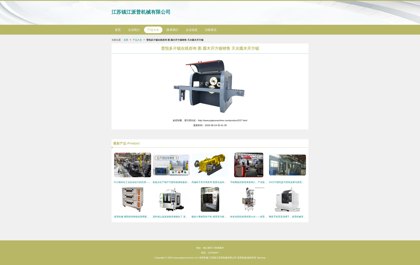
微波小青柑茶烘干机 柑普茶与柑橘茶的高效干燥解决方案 (220, 216)
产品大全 (153, 29)
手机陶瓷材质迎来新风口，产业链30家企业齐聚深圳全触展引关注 (263, 182)
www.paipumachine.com (186, 257)
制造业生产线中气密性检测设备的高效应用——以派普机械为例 (185, 182)
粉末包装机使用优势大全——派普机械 (249, 216)
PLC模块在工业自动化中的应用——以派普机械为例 (140, 182)
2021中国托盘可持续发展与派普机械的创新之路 (293, 182)
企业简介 (134, 29)
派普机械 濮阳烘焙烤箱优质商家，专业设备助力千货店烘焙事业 (146, 216)
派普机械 (203, 257)
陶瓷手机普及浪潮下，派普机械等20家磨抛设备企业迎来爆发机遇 (302, 216)
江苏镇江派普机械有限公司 (141, 12)
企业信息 (192, 29)
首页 (118, 29)
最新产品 (119, 143)
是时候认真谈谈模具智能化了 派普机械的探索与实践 (179, 216)
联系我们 (172, 29)
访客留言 (211, 29)
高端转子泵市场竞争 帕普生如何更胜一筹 (212, 182)
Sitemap (261, 257)
